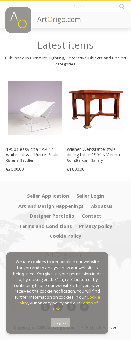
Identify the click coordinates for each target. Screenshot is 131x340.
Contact (91, 216)
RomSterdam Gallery (85, 160)
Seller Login (90, 196)
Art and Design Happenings (51, 206)
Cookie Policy (65, 236)
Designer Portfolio (52, 216)
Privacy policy (95, 226)
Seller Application (48, 196)
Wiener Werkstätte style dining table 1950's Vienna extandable (93, 152)
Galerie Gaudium (21, 160)
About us (102, 206)
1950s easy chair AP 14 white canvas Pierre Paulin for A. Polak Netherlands (33, 152)
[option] (35, 124)
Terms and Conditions (45, 226)
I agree (60, 322)
